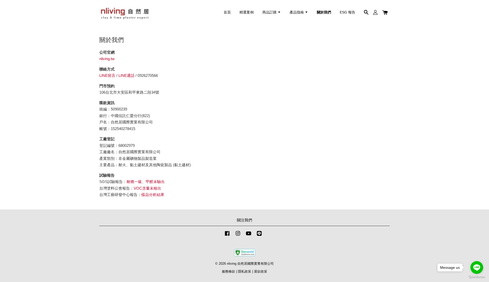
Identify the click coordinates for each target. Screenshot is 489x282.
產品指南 (297, 12)
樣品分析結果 (152, 194)
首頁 (227, 12)
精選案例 (246, 12)
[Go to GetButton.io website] (477, 277)
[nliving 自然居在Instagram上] (237, 236)
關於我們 (324, 12)
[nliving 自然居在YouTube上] (248, 236)
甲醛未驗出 (155, 181)
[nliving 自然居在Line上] (259, 236)
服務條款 (228, 271)
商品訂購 (270, 12)
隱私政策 (244, 271)
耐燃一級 (134, 181)
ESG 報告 (347, 12)
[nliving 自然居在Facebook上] (227, 236)
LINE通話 (126, 75)
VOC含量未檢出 (147, 188)
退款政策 (260, 271)
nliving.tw (107, 59)
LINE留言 (107, 75)
